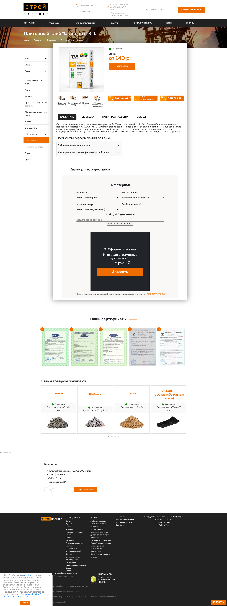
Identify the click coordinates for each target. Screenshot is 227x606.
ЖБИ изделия (31, 134)
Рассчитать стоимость (120, 223)
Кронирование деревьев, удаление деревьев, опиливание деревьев (100, 533)
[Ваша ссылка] (46, 489)
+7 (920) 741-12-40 (163, 522)
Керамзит (29, 96)
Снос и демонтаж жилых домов (98, 547)
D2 (53, 490)
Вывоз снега (96, 551)
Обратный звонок (191, 10)
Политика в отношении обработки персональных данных (63, 586)
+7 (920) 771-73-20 (174, 98)
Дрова (28, 159)
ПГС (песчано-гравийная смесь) (36, 113)
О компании (120, 517)
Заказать (218, 602)
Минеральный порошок (35, 147)
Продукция (73, 517)
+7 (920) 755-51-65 (156, 10)
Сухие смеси (30, 141)
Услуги (95, 517)
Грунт (27, 90)
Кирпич (28, 122)
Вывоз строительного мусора (100, 555)
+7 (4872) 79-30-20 (56, 475)
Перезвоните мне (85, 489)
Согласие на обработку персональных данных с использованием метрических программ (77, 597)
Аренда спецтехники (124, 520)
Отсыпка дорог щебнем (101, 540)
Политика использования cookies (53, 602)
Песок (27, 71)
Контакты (119, 525)
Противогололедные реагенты (34, 104)
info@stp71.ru (85, 11)
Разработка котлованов (101, 543)
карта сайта (105, 574)
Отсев (27, 153)
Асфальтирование (98, 521)
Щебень (28, 65)
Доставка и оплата (123, 522)
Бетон (27, 59)
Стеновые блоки (32, 128)
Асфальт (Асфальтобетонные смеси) (33, 81)
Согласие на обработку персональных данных (59, 591)
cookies (28, 575)
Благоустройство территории (98, 525)
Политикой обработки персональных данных (24, 595)
